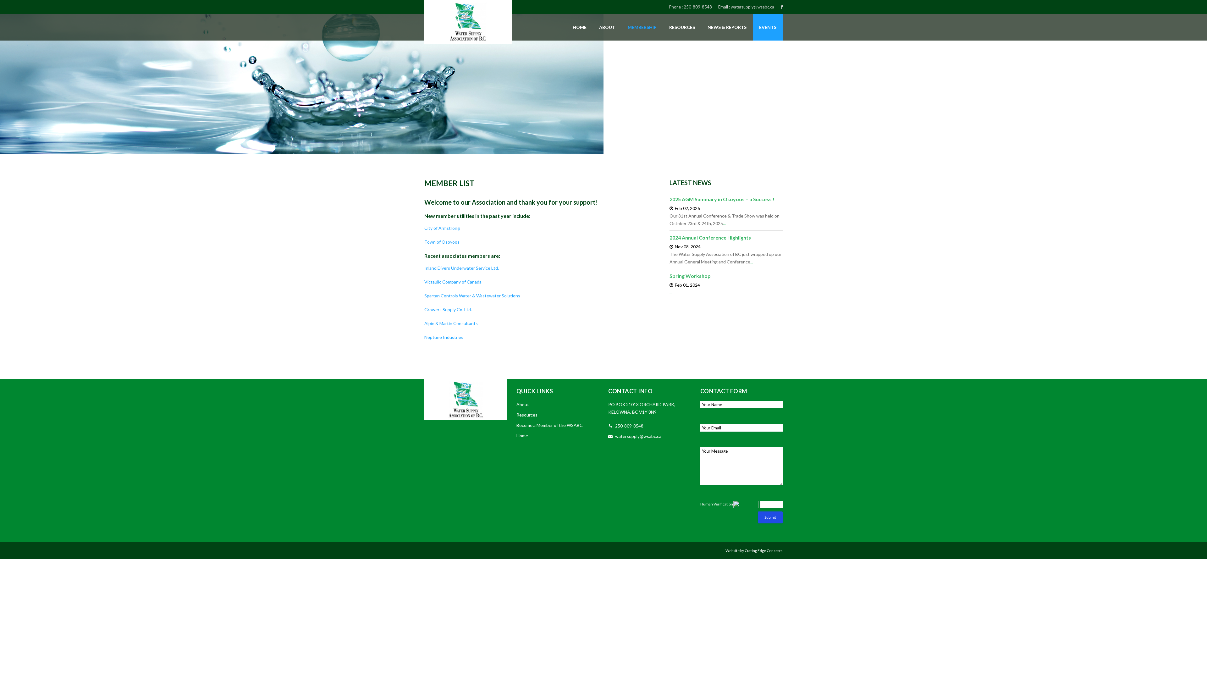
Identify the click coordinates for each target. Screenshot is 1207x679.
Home (580, 27)
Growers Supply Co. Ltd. (448, 309)
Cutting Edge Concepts (764, 550)
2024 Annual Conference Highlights (710, 237)
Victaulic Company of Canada (453, 281)
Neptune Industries (443, 337)
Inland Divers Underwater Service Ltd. (461, 268)
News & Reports (727, 27)
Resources (682, 27)
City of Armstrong (442, 228)
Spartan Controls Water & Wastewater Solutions (472, 295)
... (724, 223)
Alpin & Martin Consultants (451, 323)
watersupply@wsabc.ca (752, 6)
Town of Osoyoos (442, 242)
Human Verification (716, 504)
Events (767, 27)
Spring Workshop (690, 276)
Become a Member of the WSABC (549, 425)
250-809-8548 (698, 6)
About (607, 27)
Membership (642, 27)
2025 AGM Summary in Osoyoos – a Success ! (722, 199)
